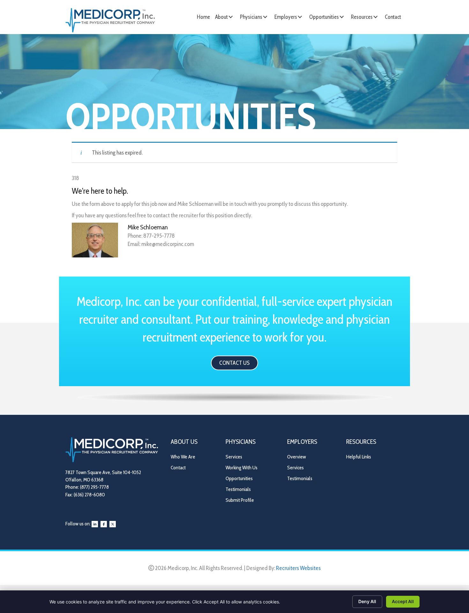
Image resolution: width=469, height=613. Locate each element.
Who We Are (183, 457)
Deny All (367, 601)
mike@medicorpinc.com (167, 244)
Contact (178, 468)
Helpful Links (358, 457)
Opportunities (239, 478)
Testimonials (238, 489)
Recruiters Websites (298, 568)
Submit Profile (240, 500)
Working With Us (241, 468)
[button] (230, 17)
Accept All (403, 601)
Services (234, 457)
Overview (296, 457)
